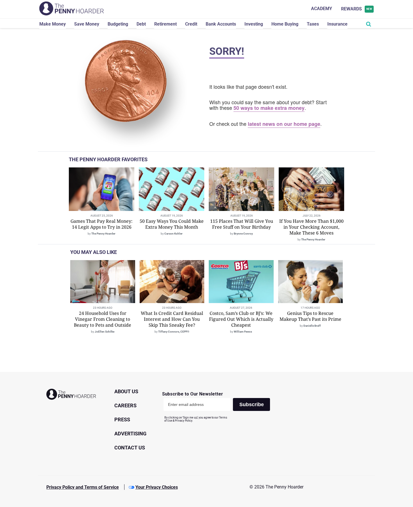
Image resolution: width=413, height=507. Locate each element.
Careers (125, 405)
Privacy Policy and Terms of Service (82, 487)
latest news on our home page (284, 124)
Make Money (52, 24)
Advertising (130, 433)
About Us (126, 391)
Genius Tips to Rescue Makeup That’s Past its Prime (310, 316)
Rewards (356, 9)
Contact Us (129, 448)
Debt (141, 24)
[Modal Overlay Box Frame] (218, 407)
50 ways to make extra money (269, 108)
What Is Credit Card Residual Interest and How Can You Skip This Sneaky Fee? (172, 319)
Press (122, 419)
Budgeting (118, 24)
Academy (321, 8)
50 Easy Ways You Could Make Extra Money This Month (172, 224)
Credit (191, 24)
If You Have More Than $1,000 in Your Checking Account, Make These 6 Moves (311, 227)
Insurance (337, 24)
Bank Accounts (221, 24)
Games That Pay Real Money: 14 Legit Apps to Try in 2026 (102, 224)
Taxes (313, 24)
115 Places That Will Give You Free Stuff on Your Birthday (241, 224)
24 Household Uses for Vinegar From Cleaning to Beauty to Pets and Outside (102, 319)
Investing (253, 24)
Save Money (86, 24)
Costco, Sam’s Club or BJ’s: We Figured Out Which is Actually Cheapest (241, 319)
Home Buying (284, 24)
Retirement (165, 24)
